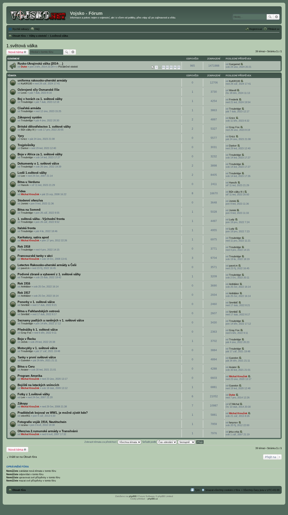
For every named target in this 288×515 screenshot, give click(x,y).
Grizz (232, 118)
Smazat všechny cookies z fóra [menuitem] (222, 490)
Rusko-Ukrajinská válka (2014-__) (40, 63)
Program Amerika (30, 375)
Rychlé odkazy (21, 29)
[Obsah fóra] (38, 14)
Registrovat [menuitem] (255, 29)
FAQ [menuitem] (37, 29)
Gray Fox (234, 127)
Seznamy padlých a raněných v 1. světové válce (51, 320)
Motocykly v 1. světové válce (37, 348)
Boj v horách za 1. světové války (40, 99)
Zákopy (23, 403)
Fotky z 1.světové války (34, 394)
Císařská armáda (29, 108)
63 (171, 67)
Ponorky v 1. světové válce (36, 302)
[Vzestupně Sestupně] (187, 441)
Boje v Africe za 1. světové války (40, 154)
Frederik (233, 99)
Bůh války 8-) (28, 129)
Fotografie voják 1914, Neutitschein (42, 422)
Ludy (231, 219)
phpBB (132, 496)
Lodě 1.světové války (32, 172)
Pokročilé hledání (276, 17)
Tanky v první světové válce (37, 357)
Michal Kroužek (30, 194)
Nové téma (15, 52)
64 (175, 67)
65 (179, 67)
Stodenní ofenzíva (30, 200)
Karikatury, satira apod (33, 237)
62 (167, 67)
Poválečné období (68, 66)
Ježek (24, 342)
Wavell (232, 90)
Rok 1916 (24, 283)
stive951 (25, 415)
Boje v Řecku (27, 339)
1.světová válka (21, 45)
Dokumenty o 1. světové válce (38, 163)
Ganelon (25, 360)
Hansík (25, 185)
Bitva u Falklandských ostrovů (39, 311)
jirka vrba (234, 431)
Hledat (270, 17)
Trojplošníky (26, 145)
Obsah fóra (19, 490)
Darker (25, 148)
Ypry (21, 136)
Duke (24, 66)
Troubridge (27, 102)
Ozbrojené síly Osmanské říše (38, 89)
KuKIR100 (26, 83)
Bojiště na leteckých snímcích (38, 385)
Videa (21, 191)
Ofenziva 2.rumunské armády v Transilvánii (48, 431)
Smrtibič (25, 305)
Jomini (24, 203)
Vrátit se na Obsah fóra (23, 457)
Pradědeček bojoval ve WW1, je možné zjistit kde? (53, 412)
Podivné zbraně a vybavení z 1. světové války (49, 274)
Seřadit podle (149, 441)
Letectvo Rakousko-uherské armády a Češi (47, 265)
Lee (23, 175)
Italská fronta (27, 228)
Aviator (25, 369)
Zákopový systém (30, 117)
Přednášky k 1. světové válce (38, 329)
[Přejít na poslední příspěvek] (242, 64)
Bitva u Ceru (26, 366)
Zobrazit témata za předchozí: (101, 441)
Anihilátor (26, 286)
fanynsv (233, 422)
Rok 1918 (24, 246)
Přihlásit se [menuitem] (273, 29)
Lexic (24, 92)
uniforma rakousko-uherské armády (42, 80)
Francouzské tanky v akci (35, 256)
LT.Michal (234, 404)
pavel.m (25, 268)
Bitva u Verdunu (29, 182)
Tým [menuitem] (197, 490)
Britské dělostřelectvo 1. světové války (44, 126)
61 (163, 67)
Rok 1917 (24, 292)
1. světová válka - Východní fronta (41, 219)
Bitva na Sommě (29, 209)
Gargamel (234, 64)
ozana (24, 425)
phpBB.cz (153, 498)
